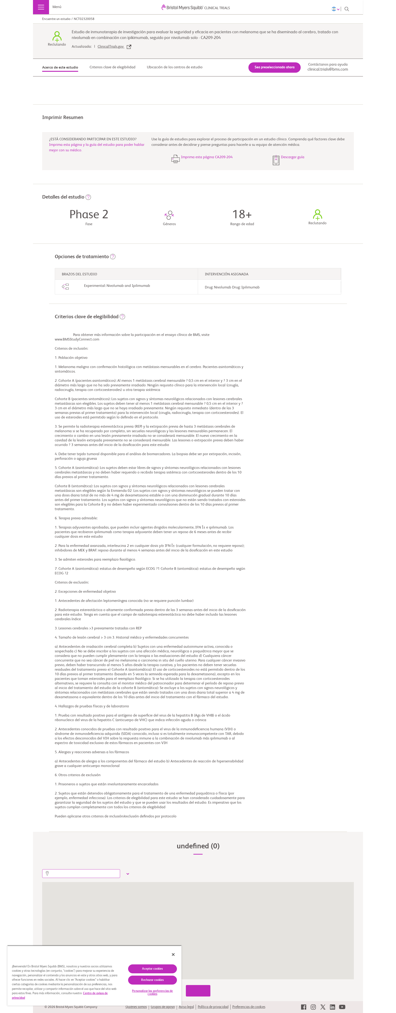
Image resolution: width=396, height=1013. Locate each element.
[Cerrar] (173, 954)
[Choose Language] (336, 9)
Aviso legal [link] (186, 1007)
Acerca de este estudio (60, 67)
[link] (303, 1007)
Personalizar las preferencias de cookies (152, 993)
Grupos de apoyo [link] (163, 1007)
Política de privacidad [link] (213, 1007)
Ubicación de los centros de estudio (175, 67)
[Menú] (41, 7)
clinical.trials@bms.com (328, 69)
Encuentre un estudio (56, 19)
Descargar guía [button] (292, 157)
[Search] (347, 9)
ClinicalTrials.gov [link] (111, 47)
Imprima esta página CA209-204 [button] (207, 157)
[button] (88, 198)
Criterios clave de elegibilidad (112, 67)
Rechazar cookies (152, 980)
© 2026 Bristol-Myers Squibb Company (70, 1007)
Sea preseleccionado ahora (274, 67)
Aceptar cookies (152, 968)
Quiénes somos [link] (136, 1007)
